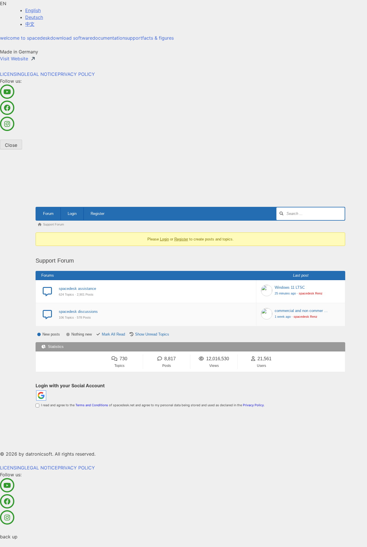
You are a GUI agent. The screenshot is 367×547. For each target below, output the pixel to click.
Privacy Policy (253, 405)
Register (97, 213)
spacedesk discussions (78, 311)
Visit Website (14, 58)
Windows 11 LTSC (290, 287)
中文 (29, 24)
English (33, 10)
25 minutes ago (285, 293)
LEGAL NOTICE (41, 74)
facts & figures (158, 38)
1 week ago (283, 316)
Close (11, 145)
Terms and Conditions (91, 405)
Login (72, 213)
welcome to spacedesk (25, 38)
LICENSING (12, 74)
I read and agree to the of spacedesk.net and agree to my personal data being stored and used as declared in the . (152, 405)
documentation (108, 38)
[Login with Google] (41, 395)
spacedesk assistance (77, 288)
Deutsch (34, 17)
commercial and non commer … (301, 311)
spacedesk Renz (311, 293)
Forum (48, 213)
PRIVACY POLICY (76, 74)
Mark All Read (113, 334)
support (133, 38)
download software (71, 38)
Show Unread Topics (152, 334)
